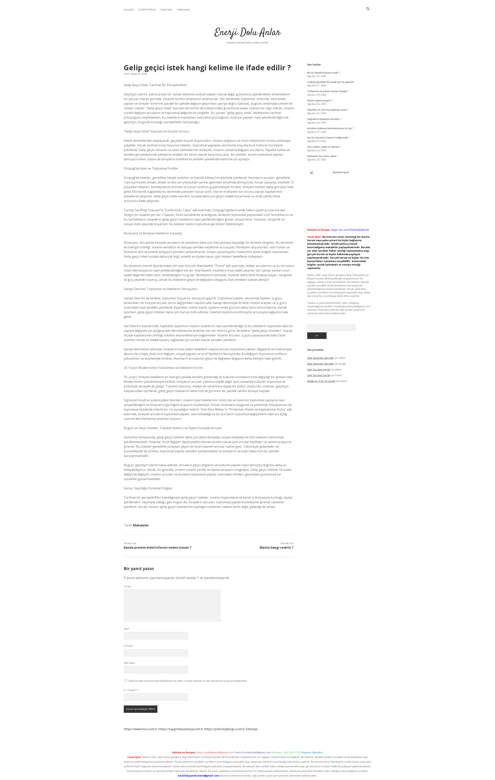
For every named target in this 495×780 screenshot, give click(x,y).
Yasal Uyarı (166, 9)
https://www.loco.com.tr (141, 729)
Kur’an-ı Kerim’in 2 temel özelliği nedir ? (328, 137)
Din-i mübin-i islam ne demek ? (324, 147)
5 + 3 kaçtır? (131, 690)
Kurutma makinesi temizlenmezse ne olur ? (330, 128)
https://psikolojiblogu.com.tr (224, 729)
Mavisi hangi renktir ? (277, 547)
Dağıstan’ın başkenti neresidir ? (324, 119)
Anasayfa (129, 9)
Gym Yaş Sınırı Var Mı (318, 369)
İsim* (127, 629)
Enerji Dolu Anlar (248, 33)
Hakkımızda (183, 9)
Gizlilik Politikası (147, 9)
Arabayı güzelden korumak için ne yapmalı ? (331, 82)
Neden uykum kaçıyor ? (319, 100)
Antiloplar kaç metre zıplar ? (322, 156)
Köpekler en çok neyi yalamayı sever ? (327, 109)
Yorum (127, 586)
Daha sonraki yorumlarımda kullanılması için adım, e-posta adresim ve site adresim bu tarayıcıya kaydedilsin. (188, 680)
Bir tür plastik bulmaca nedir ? (323, 72)
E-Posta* (128, 646)
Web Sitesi (129, 663)
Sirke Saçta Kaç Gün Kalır (320, 358)
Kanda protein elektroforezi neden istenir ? (157, 547)
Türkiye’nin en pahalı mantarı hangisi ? (327, 91)
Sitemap (252, 729)
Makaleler (141, 525)
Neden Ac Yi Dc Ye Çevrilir (321, 381)
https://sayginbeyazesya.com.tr (180, 729)
